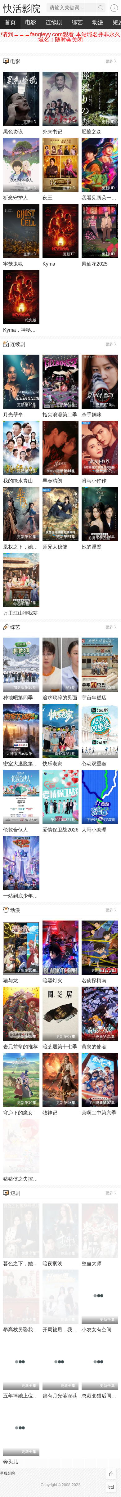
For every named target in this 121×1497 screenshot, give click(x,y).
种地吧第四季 (18, 697)
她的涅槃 (91, 546)
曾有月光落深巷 (60, 1395)
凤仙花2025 (95, 264)
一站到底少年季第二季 (28, 896)
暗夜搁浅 (52, 1263)
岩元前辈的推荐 (20, 1046)
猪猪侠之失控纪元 (23, 1178)
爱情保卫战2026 (60, 829)
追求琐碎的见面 (60, 697)
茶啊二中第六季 (99, 1112)
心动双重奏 (94, 763)
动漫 (15, 910)
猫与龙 (10, 980)
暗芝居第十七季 (60, 1046)
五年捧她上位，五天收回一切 (35, 1395)
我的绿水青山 (18, 480)
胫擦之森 (91, 131)
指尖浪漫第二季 (60, 414)
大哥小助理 (94, 829)
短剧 (15, 1193)
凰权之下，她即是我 (25, 546)
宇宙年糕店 (94, 697)
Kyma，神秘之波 (22, 330)
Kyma (49, 264)
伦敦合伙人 (15, 829)
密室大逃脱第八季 (23, 763)
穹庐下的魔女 (18, 1112)
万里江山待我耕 (20, 613)
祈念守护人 (15, 197)
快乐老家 (52, 763)
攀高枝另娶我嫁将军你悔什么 (35, 1329)
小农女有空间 (96, 1329)
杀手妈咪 (91, 414)
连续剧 (17, 344)
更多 (109, 61)
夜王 (47, 197)
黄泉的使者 (94, 1046)
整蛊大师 (91, 1263)
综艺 (15, 627)
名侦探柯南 (94, 980)
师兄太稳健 (55, 546)
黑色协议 (13, 131)
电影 (15, 61)
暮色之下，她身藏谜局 (28, 1263)
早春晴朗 (52, 480)
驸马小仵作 (94, 480)
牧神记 (50, 1112)
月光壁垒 (13, 414)
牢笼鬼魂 (13, 264)
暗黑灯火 (52, 980)
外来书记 (52, 131)
